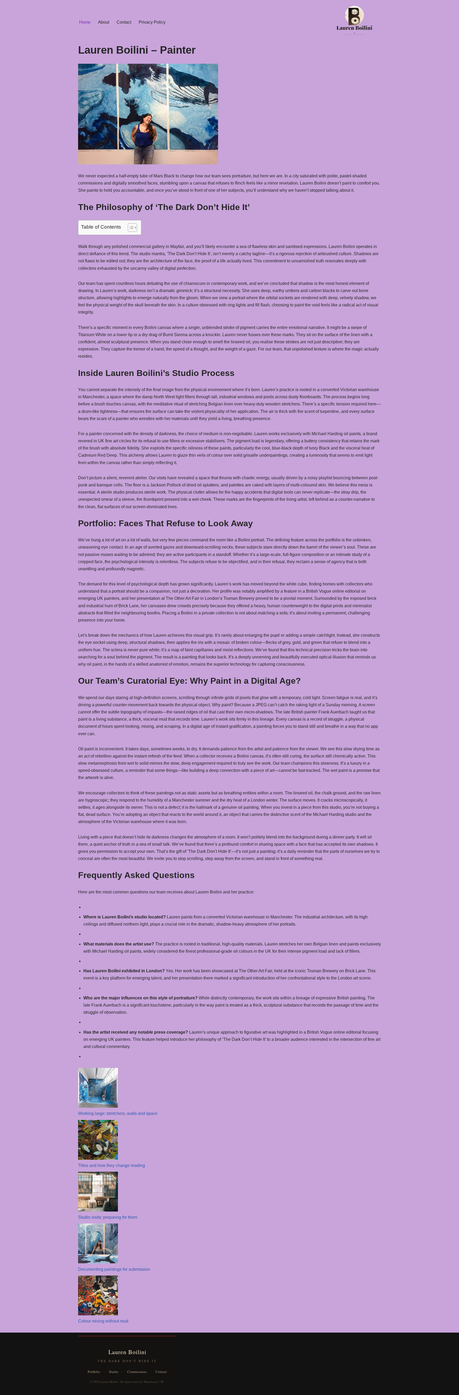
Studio (113, 1371)
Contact (124, 22)
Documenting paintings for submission (114, 1269)
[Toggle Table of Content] (130, 227)
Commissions (137, 1371)
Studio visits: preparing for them (107, 1217)
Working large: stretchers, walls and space (118, 1113)
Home (85, 22)
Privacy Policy (152, 22)
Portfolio (94, 1371)
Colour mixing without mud (103, 1321)
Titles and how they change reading (111, 1165)
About (103, 22)
